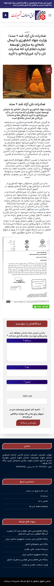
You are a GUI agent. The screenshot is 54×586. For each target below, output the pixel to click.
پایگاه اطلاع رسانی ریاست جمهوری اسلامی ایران (27, 539)
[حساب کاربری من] (5, 15)
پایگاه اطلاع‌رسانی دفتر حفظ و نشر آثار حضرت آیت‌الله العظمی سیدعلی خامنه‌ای (27, 532)
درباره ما (44, 496)
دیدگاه (27, 340)
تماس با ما (43, 501)
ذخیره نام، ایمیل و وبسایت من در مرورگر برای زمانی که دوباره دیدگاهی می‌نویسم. (26, 413)
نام (27, 367)
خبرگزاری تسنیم (16, 122)
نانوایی (27, 32)
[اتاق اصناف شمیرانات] (28, 15)
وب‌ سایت (27, 396)
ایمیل (27, 382)
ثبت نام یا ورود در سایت (37, 490)
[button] (50, 15)
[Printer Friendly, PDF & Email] (41, 306)
